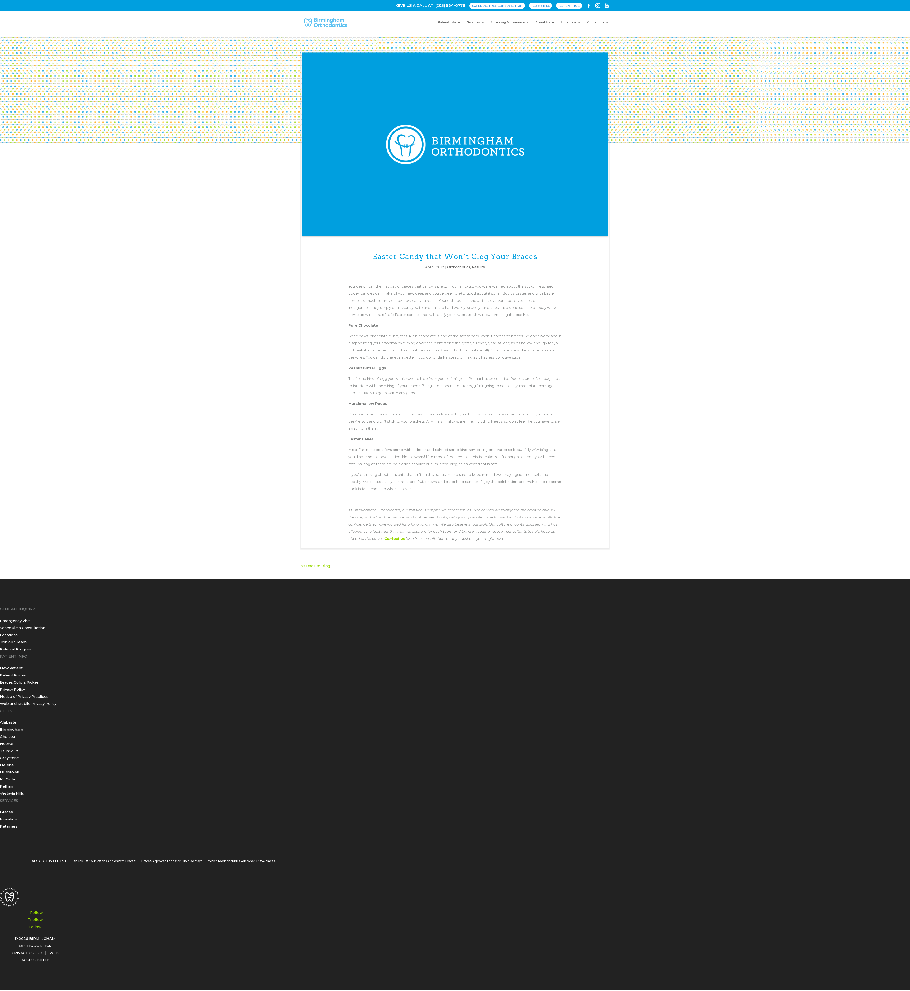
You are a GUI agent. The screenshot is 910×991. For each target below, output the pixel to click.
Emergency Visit (15, 620)
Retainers (9, 826)
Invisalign (8, 819)
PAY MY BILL (541, 6)
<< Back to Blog (315, 565)
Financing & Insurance (508, 22)
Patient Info (447, 22)
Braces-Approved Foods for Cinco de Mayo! (172, 861)
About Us (543, 22)
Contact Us (595, 22)
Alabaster (9, 722)
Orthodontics (458, 267)
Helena (7, 765)
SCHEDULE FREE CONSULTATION (497, 6)
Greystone (9, 758)
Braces (6, 812)
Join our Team (13, 642)
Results (478, 267)
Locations (568, 22)
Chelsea (7, 736)
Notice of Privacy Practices (24, 696)
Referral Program (16, 649)
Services (473, 22)
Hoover (7, 743)
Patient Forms (13, 675)
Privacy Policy (12, 689)
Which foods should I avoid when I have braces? (242, 861)
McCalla (7, 779)
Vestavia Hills (12, 793)
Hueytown (9, 772)
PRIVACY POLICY (27, 952)
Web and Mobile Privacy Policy (28, 703)
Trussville (9, 750)
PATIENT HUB (569, 6)
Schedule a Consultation (22, 628)
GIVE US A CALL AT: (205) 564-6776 (430, 6)
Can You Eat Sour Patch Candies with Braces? (104, 861)
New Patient (11, 668)
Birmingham (11, 729)
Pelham (7, 786)
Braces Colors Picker (19, 682)
